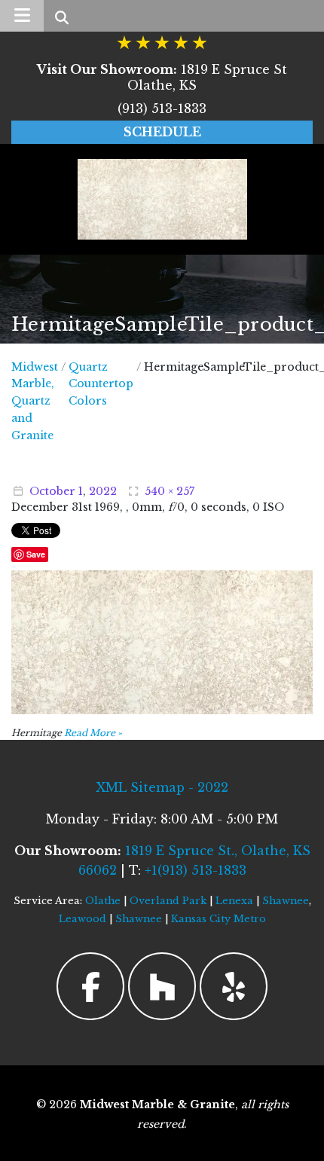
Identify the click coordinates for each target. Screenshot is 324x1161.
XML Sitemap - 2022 (162, 787)
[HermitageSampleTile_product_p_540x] (162, 641)
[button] (22, 16)
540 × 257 (169, 491)
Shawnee (285, 900)
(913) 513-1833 (162, 108)
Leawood (82, 918)
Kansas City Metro (218, 918)
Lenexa (234, 900)
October (52, 491)
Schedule (162, 131)
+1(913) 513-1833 (195, 870)
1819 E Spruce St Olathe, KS (162, 77)
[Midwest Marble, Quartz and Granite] (162, 199)
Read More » (93, 732)
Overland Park (168, 900)
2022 (103, 491)
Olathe (103, 900)
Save (35, 554)
